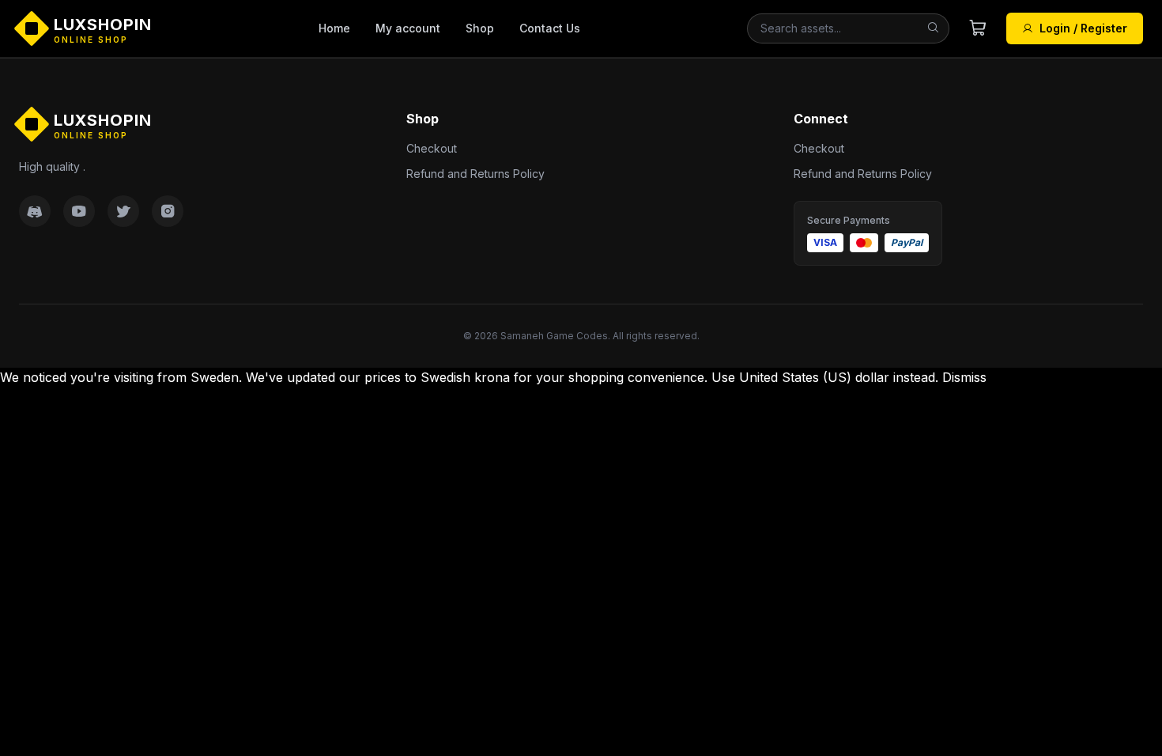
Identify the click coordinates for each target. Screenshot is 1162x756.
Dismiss (964, 377)
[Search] (933, 28)
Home (334, 28)
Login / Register (1083, 28)
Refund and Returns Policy (475, 173)
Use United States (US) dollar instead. (824, 377)
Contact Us (549, 28)
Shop (480, 28)
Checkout (431, 148)
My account (407, 28)
